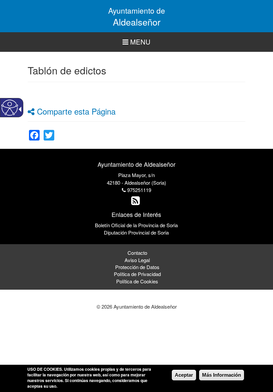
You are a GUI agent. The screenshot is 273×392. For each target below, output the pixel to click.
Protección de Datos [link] (137, 266)
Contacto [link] (137, 252)
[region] (136, 42)
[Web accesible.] (9, 107)
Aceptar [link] (184, 375)
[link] (34, 131)
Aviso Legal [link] (137, 259)
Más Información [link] (221, 375)
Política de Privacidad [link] (137, 273)
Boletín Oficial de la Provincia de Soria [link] (136, 225)
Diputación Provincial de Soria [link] (136, 232)
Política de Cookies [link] (137, 281)
